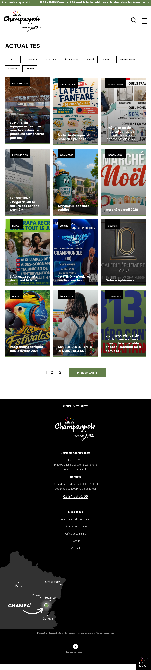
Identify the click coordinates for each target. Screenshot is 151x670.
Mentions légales (85, 633)
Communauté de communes (75, 519)
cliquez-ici (13, 2)
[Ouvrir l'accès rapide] (143, 662)
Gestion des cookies (105, 633)
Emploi (30, 68)
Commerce (30, 59)
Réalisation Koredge (75, 652)
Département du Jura (75, 526)
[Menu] (144, 21)
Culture (51, 59)
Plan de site (69, 633)
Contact (75, 548)
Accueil (67, 406)
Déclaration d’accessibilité (49, 633)
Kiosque (75, 541)
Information (127, 59)
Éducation (71, 59)
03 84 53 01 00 (75, 496)
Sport (107, 59)
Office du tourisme (75, 534)
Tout (11, 59)
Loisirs (12, 68)
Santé (90, 59)
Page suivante (87, 373)
